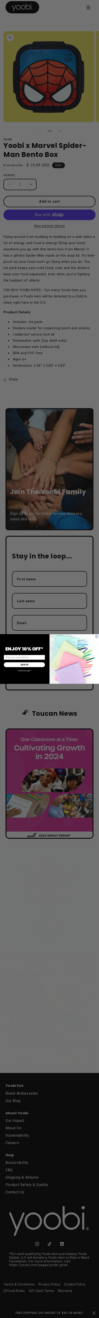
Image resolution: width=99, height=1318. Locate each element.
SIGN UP (24, 664)
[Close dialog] (97, 636)
